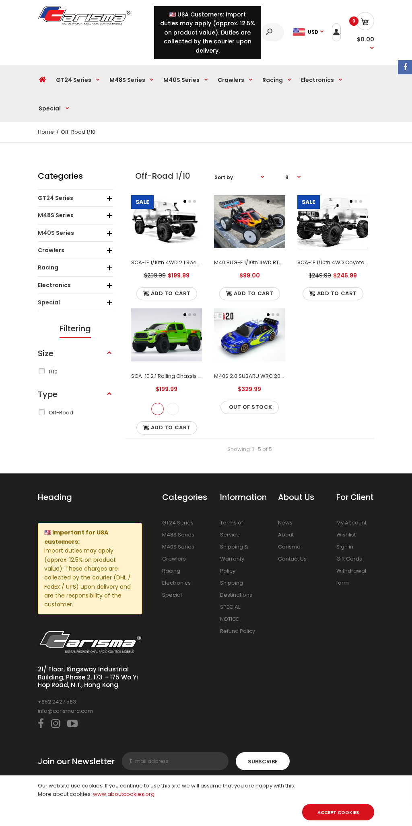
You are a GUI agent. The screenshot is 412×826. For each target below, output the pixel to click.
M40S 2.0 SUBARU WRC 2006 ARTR (257, 376)
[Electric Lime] (157, 409)
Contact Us (292, 559)
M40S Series (178, 547)
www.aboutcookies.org (123, 794)
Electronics (176, 583)
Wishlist (346, 534)
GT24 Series (178, 522)
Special (172, 595)
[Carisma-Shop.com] (84, 23)
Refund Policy (237, 631)
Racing (171, 571)
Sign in (344, 547)
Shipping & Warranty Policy (234, 559)
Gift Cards (349, 559)
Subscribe (263, 761)
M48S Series (178, 534)
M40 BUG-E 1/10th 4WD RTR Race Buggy (264, 262)
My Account (351, 522)
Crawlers (174, 559)
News (285, 522)
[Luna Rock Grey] (173, 409)
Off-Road (61, 412)
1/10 (53, 371)
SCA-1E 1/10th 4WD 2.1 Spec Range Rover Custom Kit (197, 262)
